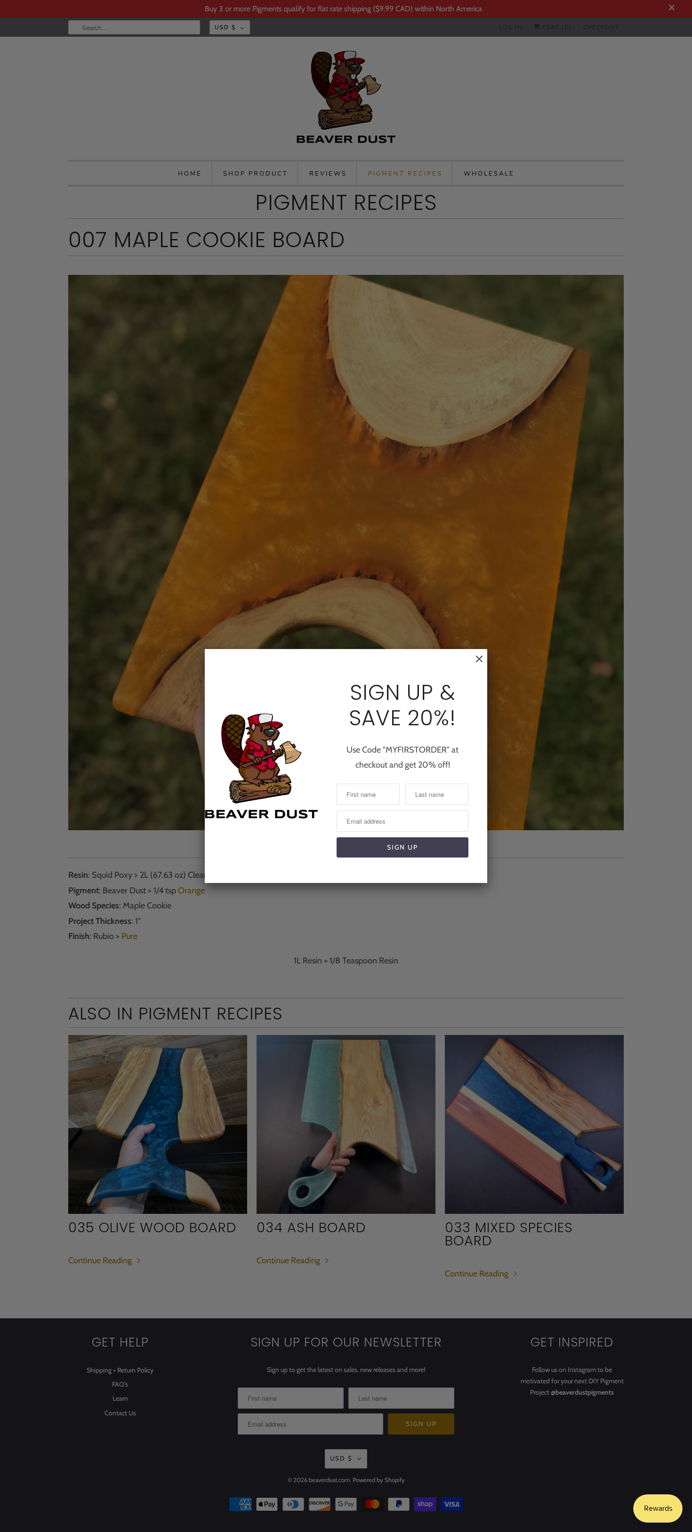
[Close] (475, 663)
